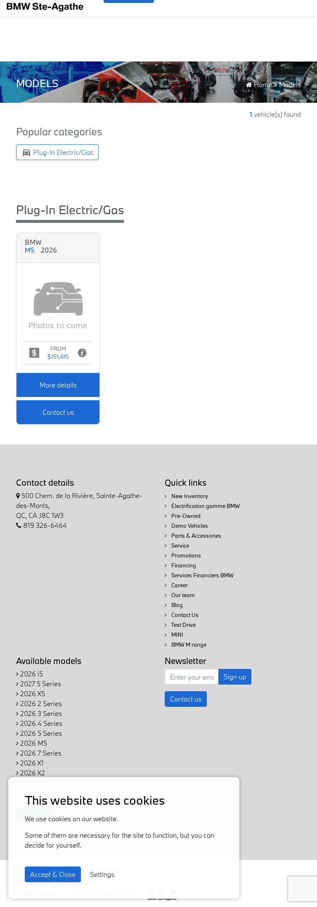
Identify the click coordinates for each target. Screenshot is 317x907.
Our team (182, 595)
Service (179, 545)
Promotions (185, 555)
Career (179, 585)
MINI (176, 634)
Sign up (235, 676)
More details (58, 384)
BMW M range (188, 644)
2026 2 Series (40, 703)
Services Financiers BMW (202, 575)
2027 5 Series (40, 683)
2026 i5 (31, 673)
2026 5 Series (40, 733)
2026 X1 (31, 762)
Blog (176, 605)
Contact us (58, 412)
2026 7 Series (40, 753)
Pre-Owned (185, 516)
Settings (102, 874)
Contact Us (184, 615)
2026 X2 (32, 772)
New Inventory (189, 496)
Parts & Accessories (195, 535)
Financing (183, 565)
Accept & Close (53, 874)
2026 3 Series (40, 713)
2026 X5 (32, 693)
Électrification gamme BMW (205, 506)
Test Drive (183, 624)
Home (262, 84)
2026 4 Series (40, 723)
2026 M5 (33, 743)
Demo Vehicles (189, 525)
